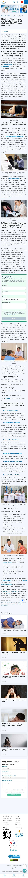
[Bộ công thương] (14, 856)
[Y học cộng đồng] (13, 847)
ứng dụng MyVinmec (6, 584)
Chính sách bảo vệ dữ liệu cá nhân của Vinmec (14, 865)
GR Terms (14, 868)
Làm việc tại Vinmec (7, 824)
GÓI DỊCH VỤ (15, 591)
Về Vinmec (10, 15)
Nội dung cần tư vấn (6, 302)
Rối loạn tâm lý (4, 605)
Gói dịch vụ (17, 820)
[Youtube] (11, 843)
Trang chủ (3, 15)
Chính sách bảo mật (11, 314)
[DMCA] (14, 860)
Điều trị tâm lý (14, 602)
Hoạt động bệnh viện (19, 15)
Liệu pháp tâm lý (22, 602)
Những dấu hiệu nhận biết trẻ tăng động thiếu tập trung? (13, 677)
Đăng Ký (14, 318)
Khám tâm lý (4, 604)
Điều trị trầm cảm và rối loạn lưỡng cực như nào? (13, 749)
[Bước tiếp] (13, 850)
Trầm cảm (19, 604)
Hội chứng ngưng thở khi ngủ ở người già (14, 630)
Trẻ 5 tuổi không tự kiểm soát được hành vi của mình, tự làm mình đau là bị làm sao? (14, 725)
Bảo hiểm (17, 822)
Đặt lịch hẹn (17, 824)
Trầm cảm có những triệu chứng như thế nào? (14, 700)
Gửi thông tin (14, 794)
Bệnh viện (4, 296)
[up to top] (25, 866)
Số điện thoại (5, 291)
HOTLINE (5, 591)
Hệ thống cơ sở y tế (7, 820)
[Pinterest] (26, 600)
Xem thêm (4, 633)
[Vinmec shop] (19, 833)
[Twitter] (24, 600)
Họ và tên (4, 285)
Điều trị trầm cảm (11, 604)
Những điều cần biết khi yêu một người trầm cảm (13, 653)
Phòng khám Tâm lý (5, 602)
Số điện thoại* (5, 771)
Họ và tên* (4, 766)
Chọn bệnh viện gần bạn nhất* (9, 775)
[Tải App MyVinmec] (7, 835)
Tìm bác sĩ (5, 822)
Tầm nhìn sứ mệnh (7, 818)
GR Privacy (14, 867)
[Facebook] (22, 600)
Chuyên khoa (18, 818)
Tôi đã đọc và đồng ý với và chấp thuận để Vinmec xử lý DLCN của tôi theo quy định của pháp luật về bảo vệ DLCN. (15, 791)
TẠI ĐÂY (8, 593)
